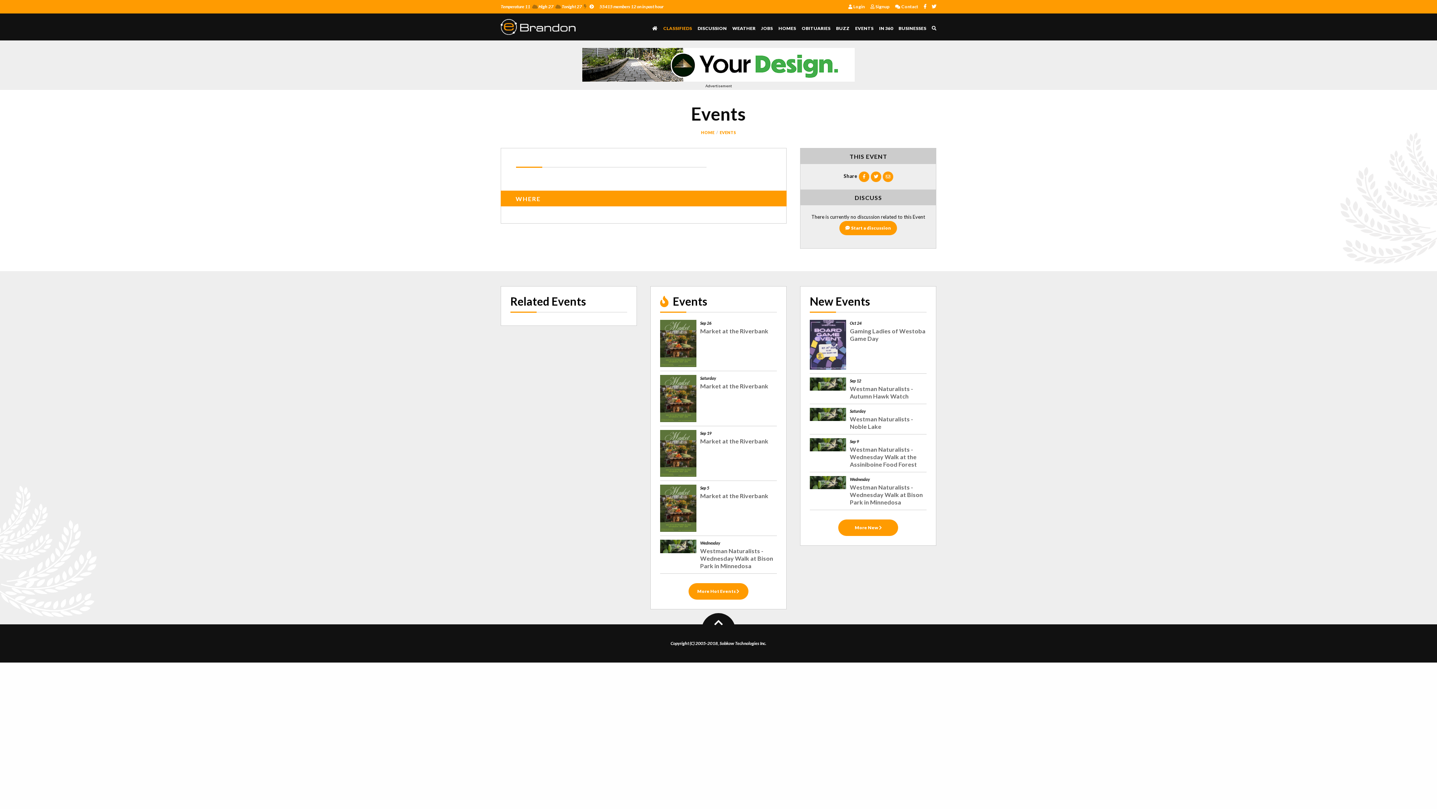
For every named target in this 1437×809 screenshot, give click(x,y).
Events (864, 28)
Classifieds (677, 28)
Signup (882, 6)
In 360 (886, 28)
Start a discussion (871, 228)
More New (867, 527)
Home (707, 132)
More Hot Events (716, 591)
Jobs (767, 28)
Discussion (712, 28)
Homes (787, 28)
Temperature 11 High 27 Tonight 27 (541, 6)
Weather (744, 28)
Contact (909, 6)
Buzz (842, 28)
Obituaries (816, 28)
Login (858, 6)
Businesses (912, 28)
